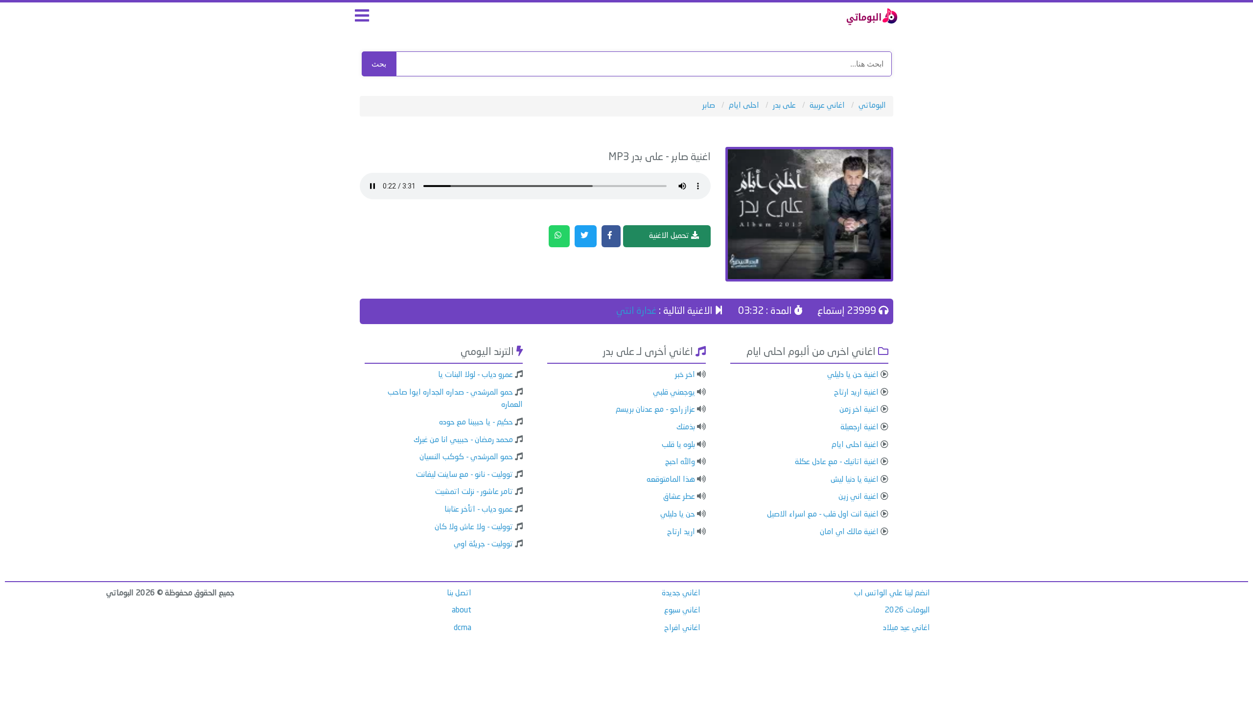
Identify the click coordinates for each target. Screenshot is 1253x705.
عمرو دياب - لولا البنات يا (475, 375)
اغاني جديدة (681, 593)
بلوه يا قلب (678, 445)
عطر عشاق (679, 497)
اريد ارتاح (681, 532)
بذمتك (685, 427)
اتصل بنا (459, 593)
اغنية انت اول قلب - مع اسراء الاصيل (823, 514)
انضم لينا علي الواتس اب (892, 593)
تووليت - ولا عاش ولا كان (474, 527)
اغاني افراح (682, 628)
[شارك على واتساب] (559, 236)
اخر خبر (685, 375)
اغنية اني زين (858, 497)
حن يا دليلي (677, 514)
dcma (462, 628)
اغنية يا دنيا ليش (855, 480)
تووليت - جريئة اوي (483, 544)
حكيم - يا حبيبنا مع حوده (476, 422)
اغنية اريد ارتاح (856, 393)
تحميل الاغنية (670, 236)
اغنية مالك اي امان (849, 532)
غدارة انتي (636, 311)
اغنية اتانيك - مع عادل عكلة (837, 462)
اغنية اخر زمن (859, 410)
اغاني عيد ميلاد (906, 628)
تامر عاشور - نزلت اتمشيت (474, 492)
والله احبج (680, 462)
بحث (378, 64)
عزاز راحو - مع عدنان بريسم (655, 410)
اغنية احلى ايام (855, 445)
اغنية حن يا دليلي (853, 375)
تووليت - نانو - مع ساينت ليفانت (464, 475)
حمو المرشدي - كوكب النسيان (466, 457)
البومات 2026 (907, 610)
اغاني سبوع (682, 610)
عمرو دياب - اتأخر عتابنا (478, 510)
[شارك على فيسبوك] (611, 236)
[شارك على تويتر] (586, 236)
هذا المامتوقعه (671, 480)
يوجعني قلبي (674, 393)
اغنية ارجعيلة (859, 427)
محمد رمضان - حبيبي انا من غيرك (463, 440)
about (461, 610)
